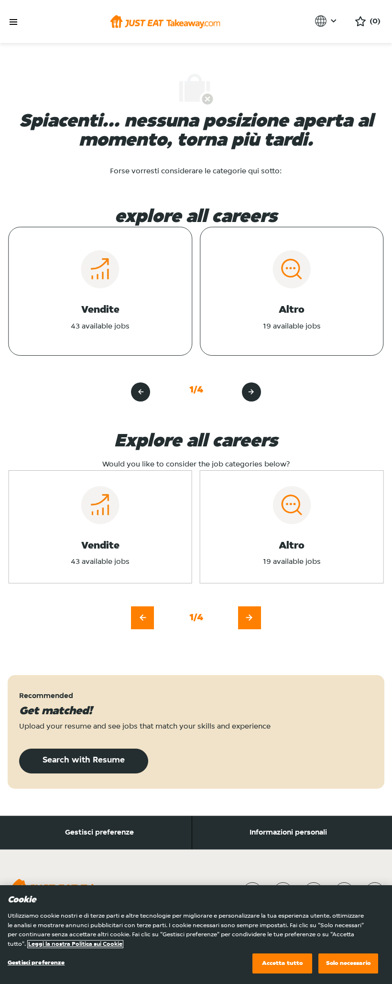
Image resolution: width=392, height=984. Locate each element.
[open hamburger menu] (13, 22)
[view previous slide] (140, 392)
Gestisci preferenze (99, 832)
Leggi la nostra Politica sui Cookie (75, 944)
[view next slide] (251, 392)
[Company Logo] (165, 21)
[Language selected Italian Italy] (327, 21)
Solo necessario (348, 963)
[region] (196, 934)
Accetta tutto (282, 963)
